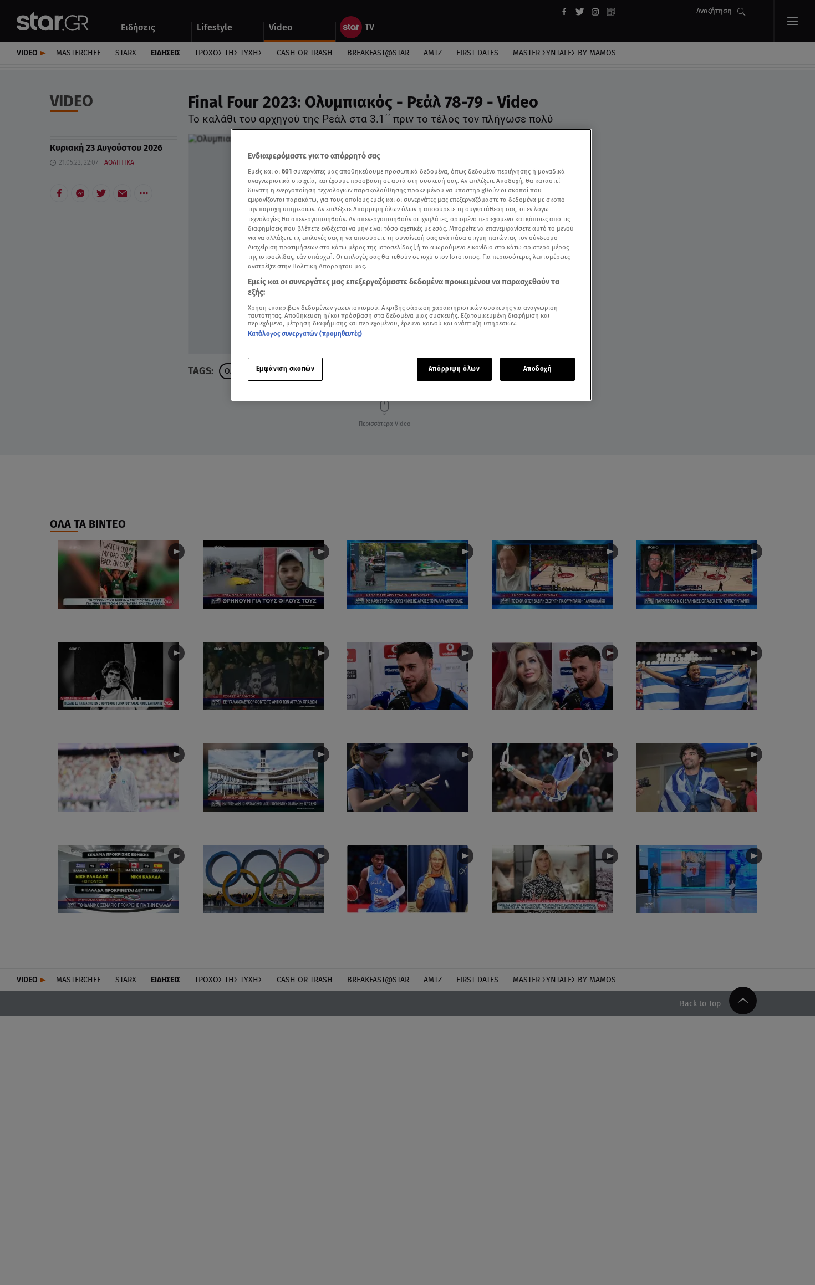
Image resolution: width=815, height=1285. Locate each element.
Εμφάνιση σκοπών (285, 369)
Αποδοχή (537, 369)
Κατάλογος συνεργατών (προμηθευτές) (305, 334)
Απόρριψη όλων (454, 369)
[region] (411, 265)
